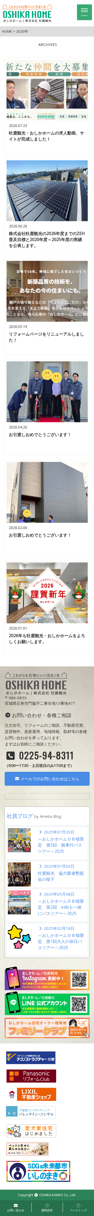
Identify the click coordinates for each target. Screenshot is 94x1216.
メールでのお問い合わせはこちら (49, 778)
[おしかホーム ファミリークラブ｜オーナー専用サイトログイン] (47, 1027)
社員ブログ (34, 815)
